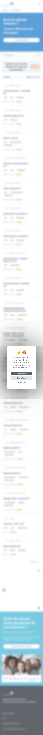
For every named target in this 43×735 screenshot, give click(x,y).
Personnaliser (21, 382)
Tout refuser (21, 378)
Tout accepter (21, 374)
